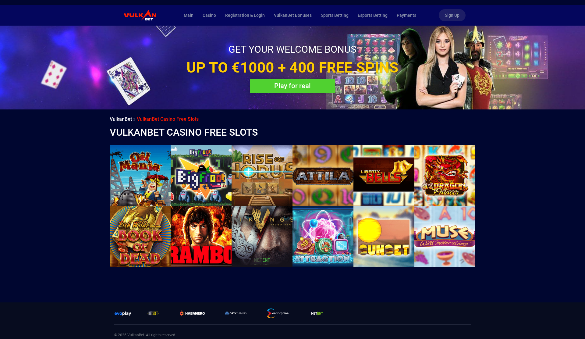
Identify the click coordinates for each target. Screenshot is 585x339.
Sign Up (452, 15)
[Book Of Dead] (140, 236)
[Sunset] (383, 236)
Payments (406, 15)
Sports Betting (335, 15)
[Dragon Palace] (444, 175)
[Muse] (444, 236)
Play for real (292, 86)
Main (188, 15)
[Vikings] (262, 236)
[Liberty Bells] (383, 175)
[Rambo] (201, 236)
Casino (209, 15)
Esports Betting (373, 15)
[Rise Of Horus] (262, 175)
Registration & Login (245, 15)
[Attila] (322, 175)
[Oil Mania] (140, 175)
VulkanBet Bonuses (293, 15)
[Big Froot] (201, 175)
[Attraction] (322, 236)
